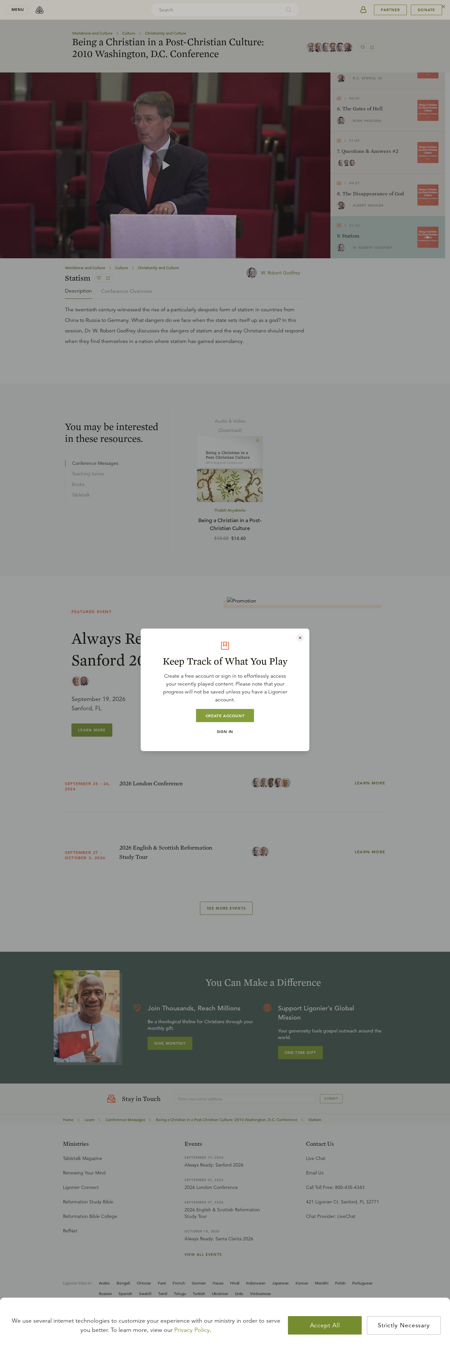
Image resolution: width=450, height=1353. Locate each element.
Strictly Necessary (404, 1325)
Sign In (225, 731)
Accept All (325, 1325)
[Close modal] (300, 638)
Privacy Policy (192, 1330)
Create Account (225, 715)
